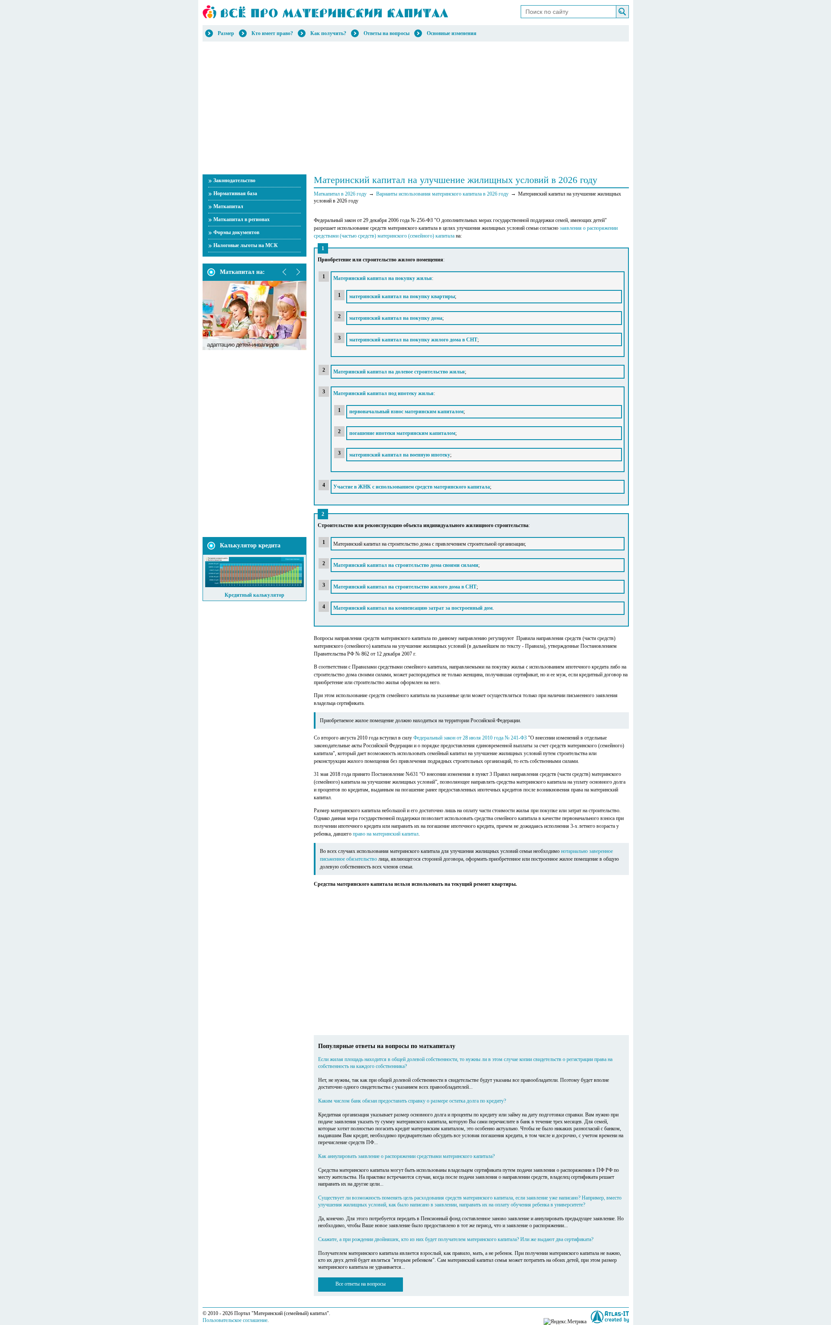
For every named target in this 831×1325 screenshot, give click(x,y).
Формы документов (236, 232)
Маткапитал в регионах (241, 219)
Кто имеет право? (272, 33)
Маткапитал (228, 206)
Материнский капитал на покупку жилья (382, 278)
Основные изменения (452, 33)
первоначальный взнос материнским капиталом (406, 411)
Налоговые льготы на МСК (245, 245)
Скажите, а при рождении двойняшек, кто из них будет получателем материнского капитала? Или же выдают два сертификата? (455, 1239)
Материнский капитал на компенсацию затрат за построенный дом (413, 608)
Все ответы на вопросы (360, 1284)
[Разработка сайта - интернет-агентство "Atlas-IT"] (610, 1316)
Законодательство (234, 180)
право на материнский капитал (386, 834)
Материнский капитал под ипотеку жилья (383, 393)
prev (284, 272)
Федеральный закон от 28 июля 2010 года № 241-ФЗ (470, 738)
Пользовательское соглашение (235, 1320)
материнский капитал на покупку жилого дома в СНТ (413, 340)
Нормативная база (235, 193)
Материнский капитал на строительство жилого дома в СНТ (405, 587)
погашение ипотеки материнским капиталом (402, 433)
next (297, 272)
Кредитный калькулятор (254, 595)
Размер (226, 33)
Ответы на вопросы (386, 33)
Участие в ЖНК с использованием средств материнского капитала (411, 487)
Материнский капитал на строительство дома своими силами (405, 565)
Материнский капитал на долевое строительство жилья (399, 372)
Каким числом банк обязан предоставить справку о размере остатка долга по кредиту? (412, 1101)
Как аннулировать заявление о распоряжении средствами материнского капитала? (406, 1156)
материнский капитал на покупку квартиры (402, 296)
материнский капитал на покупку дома (395, 318)
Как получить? (328, 33)
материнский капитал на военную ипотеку (399, 455)
